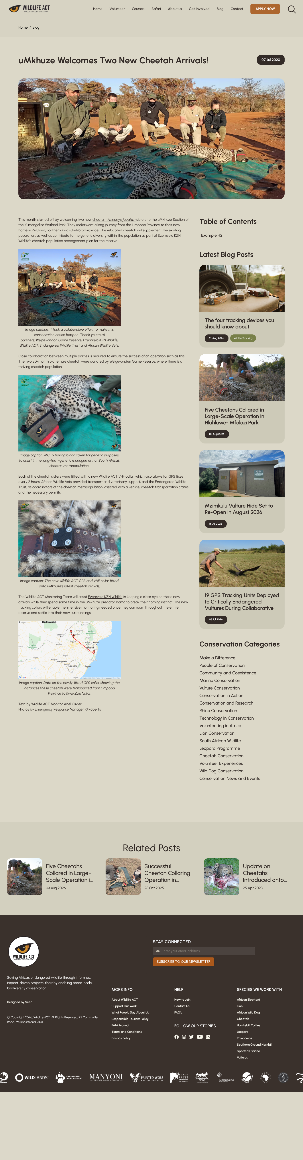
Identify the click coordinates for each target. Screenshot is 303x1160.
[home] (29, 8)
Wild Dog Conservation (221, 770)
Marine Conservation (219, 680)
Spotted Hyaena (248, 1051)
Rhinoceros (244, 1038)
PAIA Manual (120, 1025)
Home (97, 9)
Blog (36, 27)
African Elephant (248, 1000)
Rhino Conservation (218, 710)
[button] (117, 9)
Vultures (242, 1057)
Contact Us (181, 1006)
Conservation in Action (221, 695)
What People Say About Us (130, 1012)
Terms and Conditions (127, 1032)
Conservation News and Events (229, 778)
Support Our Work (124, 1006)
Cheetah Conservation (221, 755)
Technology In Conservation (226, 718)
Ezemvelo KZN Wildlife (105, 597)
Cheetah (243, 1019)
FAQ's (178, 1012)
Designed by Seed (20, 1002)
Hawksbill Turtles (248, 1025)
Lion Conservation (216, 733)
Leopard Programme (219, 748)
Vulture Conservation (219, 688)
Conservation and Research (226, 703)
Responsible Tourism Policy (130, 1019)
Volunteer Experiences (221, 763)
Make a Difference (217, 657)
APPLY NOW (265, 9)
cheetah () (114, 219)
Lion (240, 1006)
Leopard (242, 1032)
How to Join (182, 1000)
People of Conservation (222, 665)
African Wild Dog (248, 1012)
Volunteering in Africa (220, 725)
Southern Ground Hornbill (254, 1045)
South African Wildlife (220, 740)
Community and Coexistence (227, 673)
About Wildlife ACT (125, 1000)
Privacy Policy (121, 1038)
